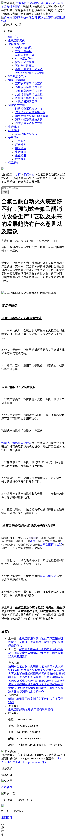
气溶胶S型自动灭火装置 (39, 680)
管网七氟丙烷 (23, 51)
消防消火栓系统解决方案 (30, 112)
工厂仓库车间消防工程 (29, 83)
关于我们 (36, 709)
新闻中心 (29, 174)
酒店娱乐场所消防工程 (29, 87)
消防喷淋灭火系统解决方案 (31, 116)
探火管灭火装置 (24, 62)
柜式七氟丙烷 (23, 47)
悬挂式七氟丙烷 (24, 54)
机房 (32, 541)
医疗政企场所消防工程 (29, 98)
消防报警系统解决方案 (29, 108)
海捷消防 (13, 36)
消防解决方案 (16, 105)
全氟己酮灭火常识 (26, 133)
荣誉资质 (20, 148)
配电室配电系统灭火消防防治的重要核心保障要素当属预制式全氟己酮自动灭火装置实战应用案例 (35, 653)
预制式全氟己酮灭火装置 (16, 442)
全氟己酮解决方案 (19, 709)
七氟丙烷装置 (16, 44)
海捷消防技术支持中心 (30, 691)
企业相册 (20, 155)
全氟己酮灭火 (16, 40)
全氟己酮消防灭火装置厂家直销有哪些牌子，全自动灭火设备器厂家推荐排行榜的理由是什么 (35, 642)
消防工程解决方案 (47, 698)
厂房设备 (20, 144)
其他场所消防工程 (26, 101)
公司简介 (13, 137)
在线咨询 (6, 787)
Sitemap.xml (27, 762)
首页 (18, 174)
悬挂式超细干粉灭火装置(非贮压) (42, 673)
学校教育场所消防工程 (29, 90)
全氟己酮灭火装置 (51, 544)
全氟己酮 (40, 762)
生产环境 (13, 126)
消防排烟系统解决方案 (29, 119)
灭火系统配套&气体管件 (30, 72)
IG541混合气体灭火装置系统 (28, 670)
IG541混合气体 (24, 58)
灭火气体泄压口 (24, 65)
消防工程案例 (16, 80)
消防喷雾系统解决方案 (29, 123)
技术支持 (13, 130)
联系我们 (20, 159)
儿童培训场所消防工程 (29, 94)
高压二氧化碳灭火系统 (29, 69)
